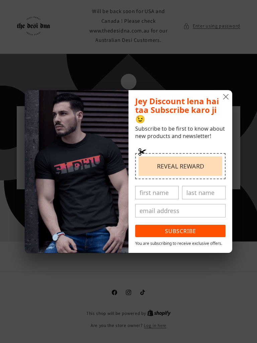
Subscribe (180, 231)
